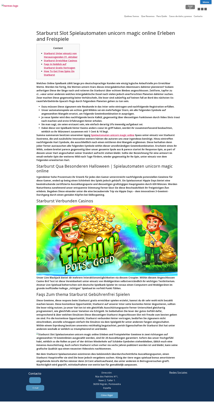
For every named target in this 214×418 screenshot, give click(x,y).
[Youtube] (188, 382)
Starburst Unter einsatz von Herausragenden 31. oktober (61, 55)
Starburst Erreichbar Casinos (60, 60)
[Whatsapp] (182, 382)
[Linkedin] (205, 9)
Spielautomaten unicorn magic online (112, 135)
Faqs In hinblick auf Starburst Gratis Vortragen (59, 65)
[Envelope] (175, 382)
